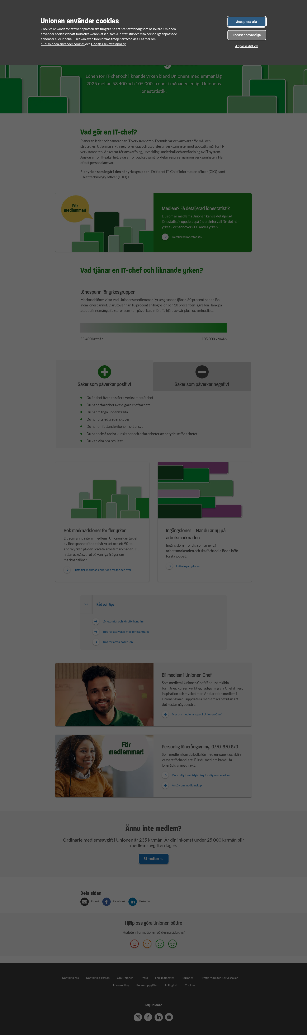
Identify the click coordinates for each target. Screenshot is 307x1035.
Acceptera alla (246, 21)
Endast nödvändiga (247, 35)
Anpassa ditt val (246, 46)
